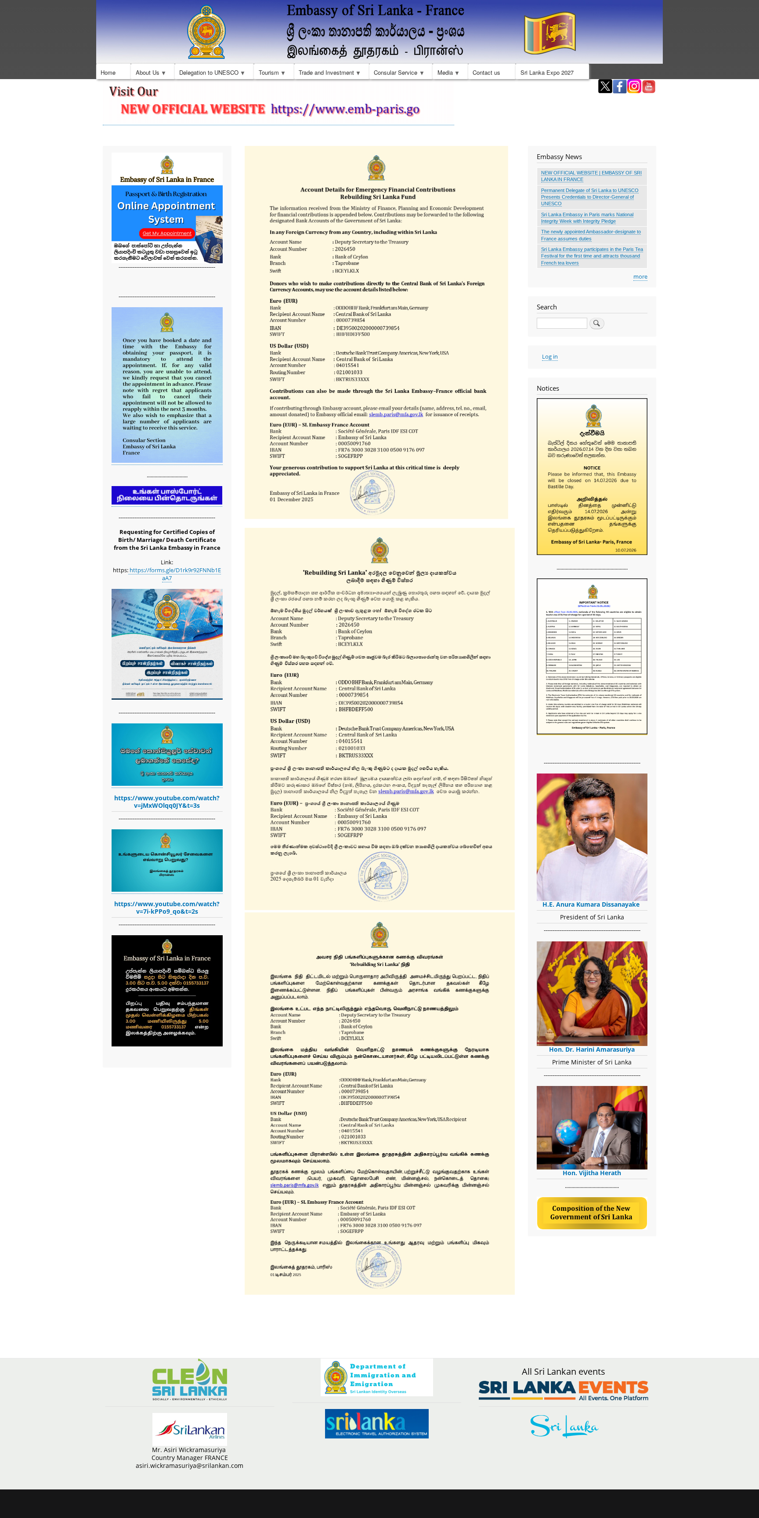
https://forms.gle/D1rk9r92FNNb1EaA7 (174, 574)
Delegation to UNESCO (207, 73)
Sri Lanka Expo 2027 (547, 72)
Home (108, 72)
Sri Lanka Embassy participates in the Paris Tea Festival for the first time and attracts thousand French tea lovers (592, 256)
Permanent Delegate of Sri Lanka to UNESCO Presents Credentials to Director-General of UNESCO (590, 197)
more (640, 276)
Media (442, 73)
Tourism (266, 73)
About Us (145, 73)
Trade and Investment (324, 73)
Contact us (486, 72)
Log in (550, 356)
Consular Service (393, 73)
